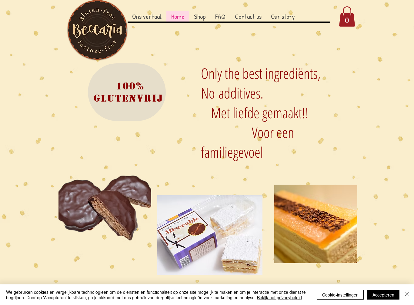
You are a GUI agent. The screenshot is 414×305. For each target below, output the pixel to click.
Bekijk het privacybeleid (279, 297)
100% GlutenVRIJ (130, 92)
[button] (347, 16)
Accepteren (383, 295)
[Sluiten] (406, 294)
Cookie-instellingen (340, 295)
